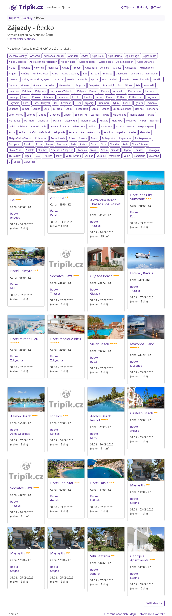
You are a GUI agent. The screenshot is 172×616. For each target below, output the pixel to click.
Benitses (107, 73)
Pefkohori (44, 132)
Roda (39, 144)
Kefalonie (63, 97)
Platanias (145, 132)
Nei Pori (154, 120)
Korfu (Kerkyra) (41, 103)
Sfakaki (83, 144)
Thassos (138, 150)
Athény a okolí (40, 73)
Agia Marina (115, 55)
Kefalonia (49, 97)
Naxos (143, 120)
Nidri (12, 126)
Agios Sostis (106, 61)
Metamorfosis (88, 120)
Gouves (25, 85)
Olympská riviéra (59, 126)
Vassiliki (101, 155)
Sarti (73, 144)
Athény (25, 73)
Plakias (132, 132)
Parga (130, 126)
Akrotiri (13, 67)
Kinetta (88, 97)
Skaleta (30, 150)
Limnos (31, 114)
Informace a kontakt (152, 614)
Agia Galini (98, 55)
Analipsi (105, 67)
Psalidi (94, 138)
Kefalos (76, 97)
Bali (85, 73)
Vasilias (89, 155)
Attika (55, 73)
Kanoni (105, 91)
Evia (104, 79)
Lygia (106, 114)
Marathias (14, 120)
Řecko (14, 213)
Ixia (138, 85)
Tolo (37, 155)
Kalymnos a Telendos (62, 91)
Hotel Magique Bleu (65, 339)
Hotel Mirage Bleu (24, 339)
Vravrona (154, 155)
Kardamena (134, 91)
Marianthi (137, 485)
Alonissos (53, 67)
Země (157, 7)
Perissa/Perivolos (90, 132)
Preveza (82, 138)
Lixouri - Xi (81, 114)
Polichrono (41, 138)
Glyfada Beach (101, 276)
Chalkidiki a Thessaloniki (144, 73)
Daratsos (58, 79)
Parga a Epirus (146, 126)
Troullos (47, 155)
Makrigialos (119, 114)
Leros (95, 108)
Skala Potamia (140, 144)
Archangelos (147, 67)
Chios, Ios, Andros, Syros (36, 79)
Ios (120, 85)
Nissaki (35, 126)
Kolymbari (152, 97)
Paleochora (79, 126)
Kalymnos (40, 91)
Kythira (139, 103)
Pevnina (108, 132)
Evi (12, 200)
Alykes (65, 67)
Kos (55, 103)
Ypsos (17, 161)
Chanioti (13, 79)
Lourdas (95, 114)
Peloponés (59, 132)
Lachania (152, 103)
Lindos (42, 114)
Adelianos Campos (54, 55)
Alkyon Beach (20, 416)
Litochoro (55, 114)
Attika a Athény (70, 73)
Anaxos (117, 67)
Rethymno (14, 144)
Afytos (84, 55)
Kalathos (14, 91)
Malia (151, 114)
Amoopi (77, 67)
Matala (57, 120)
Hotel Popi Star (61, 483)
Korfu (26, 103)
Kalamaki (149, 85)
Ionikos (56, 416)
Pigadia (120, 132)
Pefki (33, 132)
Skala (125, 144)
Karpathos (151, 91)
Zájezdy (129, 7)
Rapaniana (125, 138)
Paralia (120, 126)
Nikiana (22, 126)
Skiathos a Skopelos (62, 150)
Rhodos (28, 144)
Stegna (127, 150)
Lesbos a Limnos (122, 108)
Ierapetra (94, 85)
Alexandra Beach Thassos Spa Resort (105, 202)
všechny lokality (18, 55)
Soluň (104, 150)
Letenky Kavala (141, 273)
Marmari (29, 120)
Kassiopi (13, 97)
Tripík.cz (14, 18)
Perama (73, 132)
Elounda (82, 79)
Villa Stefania (100, 556)
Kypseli (127, 103)
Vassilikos (114, 155)
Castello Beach (141, 413)
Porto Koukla (58, 138)
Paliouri (93, 126)
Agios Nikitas (68, 61)
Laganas (13, 108)
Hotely (143, 7)
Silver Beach (99, 344)
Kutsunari (103, 103)
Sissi (103, 144)
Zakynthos (29, 161)
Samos (49, 144)
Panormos (106, 126)
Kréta (78, 103)
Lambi (25, 108)
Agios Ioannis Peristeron (43, 61)
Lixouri (67, 114)
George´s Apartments (139, 558)
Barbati (95, 73)
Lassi (46, 108)
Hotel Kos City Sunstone (141, 197)
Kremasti (66, 103)
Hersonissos (66, 85)
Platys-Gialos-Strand (20, 138)
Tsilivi (59, 155)
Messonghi (70, 120)
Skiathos (42, 150)
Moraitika (117, 120)
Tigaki (28, 155)
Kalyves (81, 91)
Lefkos (69, 108)
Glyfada (13, 85)
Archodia (57, 197)
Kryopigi (89, 103)
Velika (127, 155)
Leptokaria (82, 108)
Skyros (94, 150)
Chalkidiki (121, 73)
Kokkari (121, 97)
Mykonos (131, 120)
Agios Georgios (17, 61)
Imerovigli (109, 85)
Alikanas (25, 67)
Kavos (25, 97)
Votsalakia (139, 155)
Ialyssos (80, 85)
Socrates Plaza (61, 276)
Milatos (104, 120)
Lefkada (57, 108)
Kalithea (27, 91)
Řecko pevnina (143, 138)
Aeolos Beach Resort (100, 418)
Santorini (62, 144)
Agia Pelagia (132, 55)
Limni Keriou (16, 114)
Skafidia (114, 144)
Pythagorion (109, 138)
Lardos (36, 108)
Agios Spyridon (124, 61)
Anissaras (130, 67)
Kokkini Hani (136, 97)
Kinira (99, 97)
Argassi (13, 73)
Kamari (93, 91)
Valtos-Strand (73, 155)
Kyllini (116, 103)
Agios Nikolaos (87, 61)
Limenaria (153, 108)
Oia (44, 126)
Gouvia (37, 85)
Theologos (153, 150)
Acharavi (35, 55)
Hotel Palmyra (21, 271)
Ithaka (128, 85)
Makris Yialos (137, 114)
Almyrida (39, 67)
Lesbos (105, 108)
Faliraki (114, 79)
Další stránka (154, 603)
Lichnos (139, 108)
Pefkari (23, 132)
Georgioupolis (141, 79)
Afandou (73, 55)
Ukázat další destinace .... (23, 39)
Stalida (115, 150)
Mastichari (43, 120)
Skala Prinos (16, 150)
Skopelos (82, 150)
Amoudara (91, 67)
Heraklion (50, 85)
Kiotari (110, 97)
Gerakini (157, 79)
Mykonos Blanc (142, 344)
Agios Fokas (149, 55)
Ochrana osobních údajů (120, 614)
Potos (72, 138)
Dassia (70, 79)
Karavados (118, 91)
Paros (12, 132)
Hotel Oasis (99, 483)
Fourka (126, 79)
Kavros (36, 97)
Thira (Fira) (15, 155)
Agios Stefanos (145, 61)
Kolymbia (14, 103)
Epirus (94, 79)
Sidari (94, 144)
